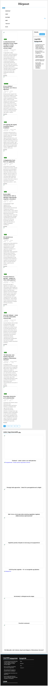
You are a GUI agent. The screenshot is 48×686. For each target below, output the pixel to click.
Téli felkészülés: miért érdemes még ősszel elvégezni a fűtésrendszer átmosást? (24, 650)
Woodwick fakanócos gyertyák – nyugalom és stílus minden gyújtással (9, 278)
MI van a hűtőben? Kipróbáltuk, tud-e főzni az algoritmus (10, 88)
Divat (6, 14)
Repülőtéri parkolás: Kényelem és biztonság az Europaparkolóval (24, 542)
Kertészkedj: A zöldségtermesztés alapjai (24, 596)
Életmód (7, 17)
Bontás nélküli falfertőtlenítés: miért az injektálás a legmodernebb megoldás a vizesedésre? (39, 65)
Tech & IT (7, 23)
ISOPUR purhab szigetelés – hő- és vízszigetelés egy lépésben (24, 569)
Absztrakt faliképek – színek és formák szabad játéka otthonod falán (10, 317)
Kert (6, 20)
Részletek (5, 75)
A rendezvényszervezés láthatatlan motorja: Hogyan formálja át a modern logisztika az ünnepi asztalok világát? (10, 45)
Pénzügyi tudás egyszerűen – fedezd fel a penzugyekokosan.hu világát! (24, 487)
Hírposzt (23, 3)
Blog (6, 26)
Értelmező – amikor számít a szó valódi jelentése (24, 460)
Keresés (36, 32)
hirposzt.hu (6, 49)
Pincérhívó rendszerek (24, 623)
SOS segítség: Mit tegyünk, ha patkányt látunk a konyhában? (10, 126)
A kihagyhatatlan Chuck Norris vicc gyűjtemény (39, 60)
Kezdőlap (7, 11)
